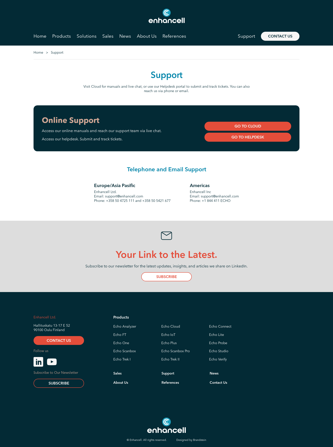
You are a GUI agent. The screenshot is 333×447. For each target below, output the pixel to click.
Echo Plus (169, 343)
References (170, 382)
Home (38, 52)
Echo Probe (218, 343)
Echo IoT (168, 335)
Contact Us (280, 36)
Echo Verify (218, 359)
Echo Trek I (122, 359)
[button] (43, 36)
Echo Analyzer (124, 326)
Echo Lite (216, 335)
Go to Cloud (248, 126)
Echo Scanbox (124, 351)
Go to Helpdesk (247, 137)
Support (167, 373)
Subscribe (166, 276)
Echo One (121, 343)
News (214, 373)
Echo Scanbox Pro (175, 351)
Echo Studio (218, 351)
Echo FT (119, 335)
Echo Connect (220, 326)
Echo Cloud (170, 326)
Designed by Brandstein (191, 440)
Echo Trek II (170, 359)
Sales (117, 373)
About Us (120, 382)
